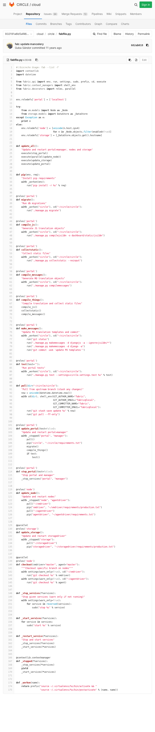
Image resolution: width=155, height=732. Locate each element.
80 (10, 350)
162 (10, 643)
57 (10, 267)
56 (10, 264)
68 (10, 307)
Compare (111, 23)
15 (10, 117)
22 (10, 142)
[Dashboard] (11, 6)
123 (10, 503)
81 (10, 353)
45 (10, 224)
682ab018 (137, 45)
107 (10, 446)
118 (10, 486)
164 (10, 650)
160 (10, 636)
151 (10, 604)
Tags (69, 23)
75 (10, 332)
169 (10, 668)
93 (10, 396)
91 (10, 389)
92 (10, 393)
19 (10, 131)
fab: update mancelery (29, 44)
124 (10, 507)
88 (10, 378)
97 (10, 410)
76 (10, 335)
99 (10, 418)
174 (10, 686)
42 (10, 214)
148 (10, 593)
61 (10, 282)
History (129, 33)
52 (10, 250)
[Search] (136, 4)
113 (10, 468)
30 (10, 171)
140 (10, 564)
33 (10, 182)
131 (10, 532)
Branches (56, 23)
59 (10, 275)
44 (10, 221)
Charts (125, 23)
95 (10, 403)
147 (10, 589)
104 (10, 436)
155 (10, 618)
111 (10, 461)
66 (10, 300)
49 (10, 239)
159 (10, 632)
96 (10, 407)
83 (10, 360)
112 (10, 464)
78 (10, 343)
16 (10, 121)
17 (10, 124)
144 (10, 579)
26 (10, 157)
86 (10, 371)
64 (10, 292)
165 (10, 654)
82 (10, 357)
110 (10, 457)
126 (10, 514)
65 (10, 296)
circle (51, 33)
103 (10, 432)
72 (10, 321)
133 (10, 539)
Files (29, 23)
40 (10, 207)
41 (10, 210)
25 (10, 153)
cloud (36, 5)
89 (10, 382)
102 (10, 428)
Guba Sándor (23, 47)
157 (10, 625)
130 (10, 529)
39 (10, 203)
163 (10, 647)
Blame (117, 33)
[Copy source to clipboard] (130, 60)
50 (10, 242)
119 (10, 489)
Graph (98, 23)
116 (10, 478)
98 (10, 414)
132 (10, 536)
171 (10, 675)
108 (10, 450)
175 (10, 690)
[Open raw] (136, 60)
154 (10, 614)
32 (10, 178)
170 (10, 672)
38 (10, 199)
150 (10, 600)
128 (10, 521)
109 (10, 453)
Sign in (146, 4)
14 (10, 114)
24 (10, 149)
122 (10, 500)
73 (10, 325)
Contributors (83, 23)
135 (10, 546)
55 (10, 260)
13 (10, 110)
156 (10, 622)
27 (10, 160)
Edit (144, 59)
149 (10, 597)
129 (10, 525)
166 (10, 657)
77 (10, 339)
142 (10, 571)
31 (10, 174)
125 (10, 511)
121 (10, 496)
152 (10, 607)
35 (10, 189)
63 (10, 289)
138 (10, 557)
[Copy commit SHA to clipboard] (147, 45)
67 (10, 303)
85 (10, 368)
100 (10, 421)
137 (10, 554)
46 (10, 228)
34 (10, 185)
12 (10, 106)
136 (10, 550)
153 (10, 611)
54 (10, 257)
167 (10, 661)
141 (10, 568)
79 (10, 346)
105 (10, 439)
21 (10, 139)
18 (10, 128)
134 (10, 543)
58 (10, 271)
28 (10, 164)
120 (10, 493)
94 (10, 400)
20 (10, 135)
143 (10, 575)
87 (10, 375)
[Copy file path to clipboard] (36, 60)
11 (10, 103)
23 (10, 146)
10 (10, 99)
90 (10, 385)
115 (10, 475)
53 (10, 253)
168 (10, 664)
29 (10, 167)
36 (10, 192)
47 (10, 232)
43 (10, 217)
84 (10, 364)
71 (10, 317)
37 (10, 196)
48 (10, 235)
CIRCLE (23, 5)
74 (10, 328)
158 (10, 629)
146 (10, 586)
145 (10, 582)
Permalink (144, 33)
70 (10, 314)
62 (10, 285)
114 (10, 471)
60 (10, 278)
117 (10, 482)
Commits (41, 23)
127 (10, 518)
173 (10, 682)
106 (10, 443)
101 (10, 425)
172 (10, 679)
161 (10, 639)
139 (10, 561)
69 (10, 310)
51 (10, 246)
